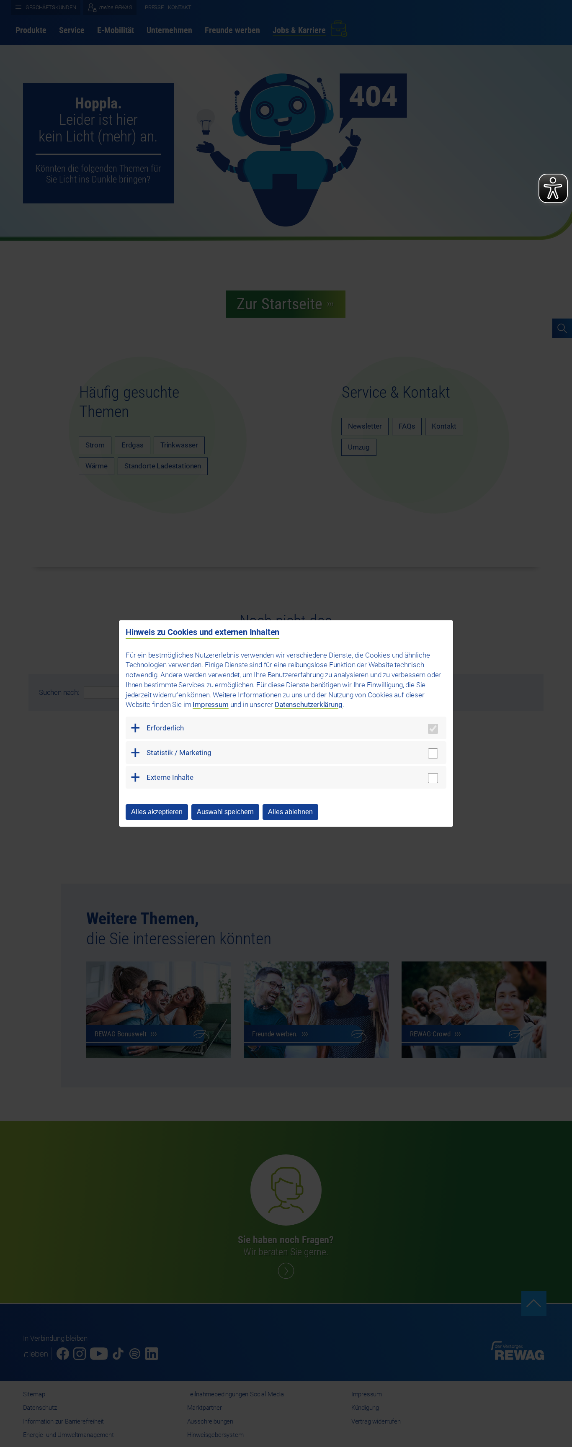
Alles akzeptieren (157, 811)
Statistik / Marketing (179, 752)
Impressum (210, 704)
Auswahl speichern (225, 811)
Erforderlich (165, 728)
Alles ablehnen (290, 811)
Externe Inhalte (170, 777)
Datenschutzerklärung (309, 704)
